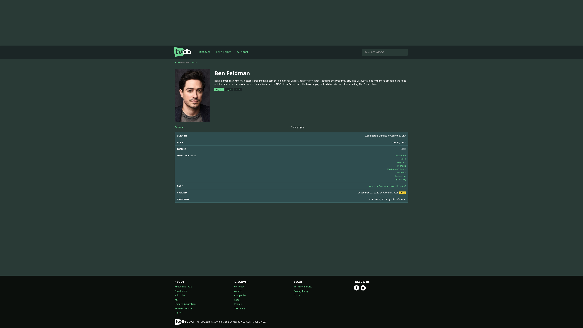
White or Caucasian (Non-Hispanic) (387, 186)
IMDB (403, 158)
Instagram (400, 162)
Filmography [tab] (297, 126)
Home (177, 62)
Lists (236, 299)
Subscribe (180, 295)
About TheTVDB (183, 286)
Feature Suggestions (185, 303)
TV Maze (401, 165)
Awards (238, 290)
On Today (239, 286)
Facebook (400, 155)
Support (242, 52)
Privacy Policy (301, 290)
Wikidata (401, 172)
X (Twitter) (400, 179)
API (176, 299)
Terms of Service (303, 286)
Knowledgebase (183, 308)
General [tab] (179, 126)
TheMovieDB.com (396, 169)
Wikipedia (400, 176)
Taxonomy (239, 308)
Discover (204, 52)
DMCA (297, 295)
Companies (240, 295)
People (194, 62)
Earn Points (223, 52)
